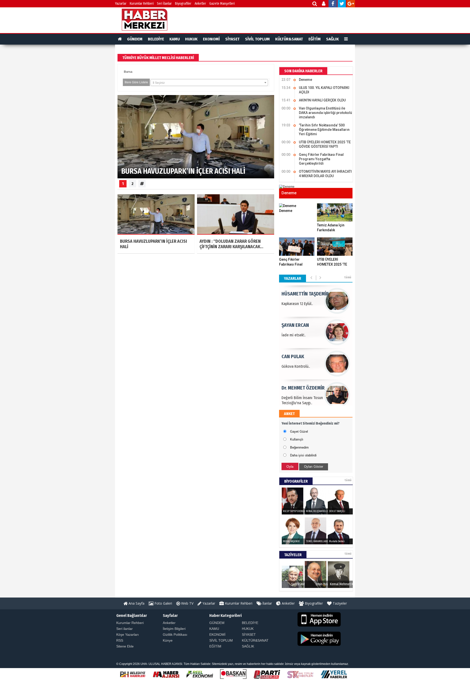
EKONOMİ (211, 39)
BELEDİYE (156, 39)
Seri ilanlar (124, 629)
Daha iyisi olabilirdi (303, 455)
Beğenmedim (299, 447)
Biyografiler (183, 3)
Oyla (290, 466)
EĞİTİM (314, 39)
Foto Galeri (162, 603)
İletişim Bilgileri (174, 629)
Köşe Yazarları (127, 634)
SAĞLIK (332, 39)
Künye (168, 640)
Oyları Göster (313, 466)
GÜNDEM (134, 39)
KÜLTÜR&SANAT (289, 39)
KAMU (174, 39)
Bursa (128, 71)
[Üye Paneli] (324, 4)
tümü (347, 277)
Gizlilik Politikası (175, 634)
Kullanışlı (296, 439)
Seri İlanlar (164, 3)
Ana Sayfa (136, 603)
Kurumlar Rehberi (142, 3)
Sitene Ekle (125, 646)
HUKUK (191, 39)
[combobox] (209, 82)
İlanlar (266, 603)
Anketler (200, 3)
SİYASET (232, 39)
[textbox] (209, 82)
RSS (119, 640)
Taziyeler (339, 603)
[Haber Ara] (314, 4)
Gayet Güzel (299, 431)
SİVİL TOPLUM (257, 39)
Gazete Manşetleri (222, 3)
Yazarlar (121, 3)
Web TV (186, 603)
